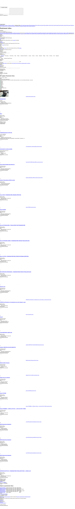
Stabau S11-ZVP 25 (3, 489)
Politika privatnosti (7, 496)
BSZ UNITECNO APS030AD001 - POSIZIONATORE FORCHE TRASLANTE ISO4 (15, 271)
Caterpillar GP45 (2, 492)
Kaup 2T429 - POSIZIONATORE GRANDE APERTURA (10, 194)
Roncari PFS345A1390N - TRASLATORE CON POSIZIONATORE (12, 225)
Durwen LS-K (2, 286)
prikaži (1, 72)
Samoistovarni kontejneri (11, 26)
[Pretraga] (16, 11)
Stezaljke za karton (63, 25)
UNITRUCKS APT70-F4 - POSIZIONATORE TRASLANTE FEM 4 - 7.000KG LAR (15, 470)
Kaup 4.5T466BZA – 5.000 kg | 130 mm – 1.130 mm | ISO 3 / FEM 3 (13, 408)
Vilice (21, 25)
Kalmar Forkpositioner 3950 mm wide (7, 180)
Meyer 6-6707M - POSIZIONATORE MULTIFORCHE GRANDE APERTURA (14, 256)
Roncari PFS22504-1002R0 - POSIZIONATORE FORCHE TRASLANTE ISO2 (14, 240)
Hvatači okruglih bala (57, 25)
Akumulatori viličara (34, 25)
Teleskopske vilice (5, 26)
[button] (37, 20)
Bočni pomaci (68, 25)
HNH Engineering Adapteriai (5, 424)
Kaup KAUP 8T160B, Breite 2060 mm (7, 164)
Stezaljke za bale (26, 26)
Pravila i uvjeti (2, 496)
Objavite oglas (2, 123)
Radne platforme (46, 25)
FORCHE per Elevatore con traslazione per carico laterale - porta (13, 302)
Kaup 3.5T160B (3, 393)
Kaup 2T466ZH (3, 209)
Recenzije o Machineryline (21, 496)
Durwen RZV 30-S (3, 490)
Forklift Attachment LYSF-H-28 (6, 132)
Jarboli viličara (51, 25)
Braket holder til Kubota (4, 362)
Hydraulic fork (3, 98)
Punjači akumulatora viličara (26, 25)
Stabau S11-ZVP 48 (3, 488)
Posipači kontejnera (32, 26)
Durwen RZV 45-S (3, 491)
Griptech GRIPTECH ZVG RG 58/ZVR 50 (8, 347)
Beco (1, 113)
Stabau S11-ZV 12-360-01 (5, 377)
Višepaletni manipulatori (19, 26)
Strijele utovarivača (40, 25)
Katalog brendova (27, 496)
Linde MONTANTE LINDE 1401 (6, 332)
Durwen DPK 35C (3, 487)
